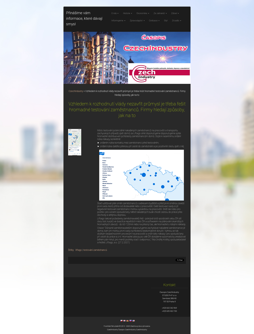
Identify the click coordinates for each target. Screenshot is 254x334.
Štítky (71, 250)
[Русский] (131, 321)
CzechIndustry (76, 91)
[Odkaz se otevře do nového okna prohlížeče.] (74, 142)
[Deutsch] (127, 321)
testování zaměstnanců (95, 250)
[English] (124, 321)
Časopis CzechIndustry (127, 330)
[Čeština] (121, 321)
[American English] (134, 321)
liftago (78, 250)
